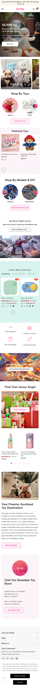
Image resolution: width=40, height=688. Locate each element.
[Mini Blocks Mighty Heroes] (20, 246)
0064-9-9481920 (10, 596)
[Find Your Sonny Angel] (20, 409)
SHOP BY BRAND (11, 545)
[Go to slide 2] (8, 170)
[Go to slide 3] (13, 170)
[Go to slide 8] (36, 170)
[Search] (34, 9)
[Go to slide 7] (31, 170)
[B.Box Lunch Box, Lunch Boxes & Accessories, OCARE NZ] (10, 287)
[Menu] (3, 9)
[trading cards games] (20, 367)
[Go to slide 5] (22, 170)
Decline (20, 682)
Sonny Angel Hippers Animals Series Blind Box (10, 453)
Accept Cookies (20, 676)
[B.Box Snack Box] (30, 287)
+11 (16, 306)
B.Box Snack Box (27, 298)
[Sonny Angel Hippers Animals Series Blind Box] (10, 441)
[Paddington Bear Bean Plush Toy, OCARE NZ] (30, 143)
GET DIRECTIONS (14, 610)
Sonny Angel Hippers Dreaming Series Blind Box (28, 453)
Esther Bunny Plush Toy (9, 154)
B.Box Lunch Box (7, 298)
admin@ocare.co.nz (11, 594)
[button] (4, 105)
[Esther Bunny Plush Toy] (10, 143)
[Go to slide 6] (27, 170)
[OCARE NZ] (20, 9)
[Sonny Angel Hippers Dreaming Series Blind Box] (30, 441)
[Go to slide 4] (17, 170)
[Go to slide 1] (3, 170)
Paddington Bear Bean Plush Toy (28, 155)
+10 (36, 306)
